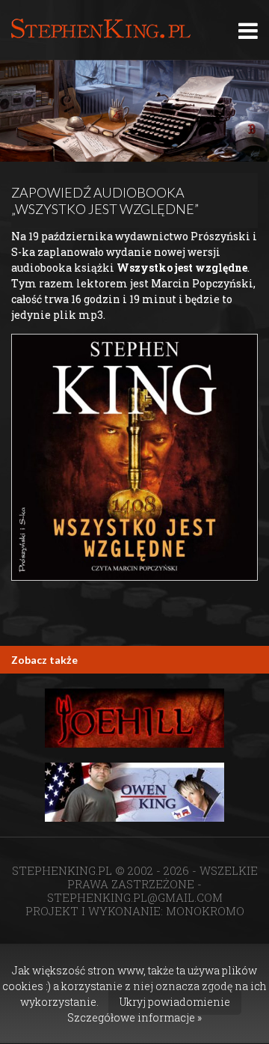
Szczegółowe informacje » (134, 1017)
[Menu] (248, 30)
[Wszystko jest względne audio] (134, 457)
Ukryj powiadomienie (175, 1002)
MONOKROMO (205, 910)
